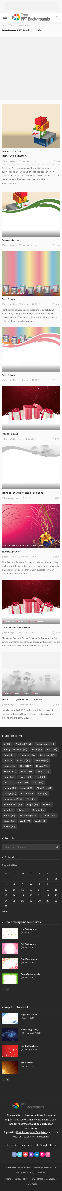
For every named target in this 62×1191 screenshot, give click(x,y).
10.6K (57, 556)
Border (9, 754)
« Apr (4, 911)
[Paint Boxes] (31, 273)
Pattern (20, 293)
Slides (23, 809)
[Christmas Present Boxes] (31, 602)
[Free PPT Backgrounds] (28, 1105)
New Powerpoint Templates (23, 922)
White (40, 621)
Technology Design (30, 1029)
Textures (27, 693)
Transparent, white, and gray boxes (22, 492)
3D (7, 743)
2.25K (57, 439)
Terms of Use (36, 1178)
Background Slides (15, 749)
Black (8, 693)
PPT (31, 798)
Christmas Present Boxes (16, 627)
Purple (32, 804)
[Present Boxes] (31, 408)
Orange (10, 793)
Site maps (32, 1183)
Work (25, 820)
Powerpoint (13, 798)
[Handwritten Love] (10, 1051)
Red (41, 545)
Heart (9, 776)
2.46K (57, 245)
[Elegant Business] (10, 1018)
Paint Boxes (8, 299)
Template (48, 815)
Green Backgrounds (30, 974)
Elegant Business (29, 1014)
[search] (56, 17)
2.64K (57, 498)
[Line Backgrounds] (10, 933)
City (8, 760)
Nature (26, 787)
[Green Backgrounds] (10, 978)
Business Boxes (14, 156)
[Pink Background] (10, 948)
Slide (8, 809)
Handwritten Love (29, 1046)
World (40, 820)
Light (40, 776)
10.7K (57, 304)
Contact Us (51, 1178)
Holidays (31, 545)
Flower (42, 765)
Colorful (23, 760)
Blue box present (11, 551)
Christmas (10, 621)
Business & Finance (12, 152)
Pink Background (28, 944)
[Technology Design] (10, 1034)
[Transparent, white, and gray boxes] (31, 467)
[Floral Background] (10, 963)
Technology (28, 815)
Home (8, 1178)
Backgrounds (45, 743)
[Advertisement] (31, 6)
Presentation (13, 804)
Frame (26, 771)
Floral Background (29, 959)
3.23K (57, 380)
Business (27, 754)
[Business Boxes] (31, 126)
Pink (42, 793)
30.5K (57, 704)
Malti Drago (9, 498)
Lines (9, 782)
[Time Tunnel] (10, 1067)
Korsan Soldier (10, 161)
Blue (22, 545)
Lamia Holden (10, 556)
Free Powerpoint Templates (31, 1132)
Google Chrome (48, 1144)
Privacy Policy (20, 1178)
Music (38, 782)
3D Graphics (11, 545)
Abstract (23, 743)
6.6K (58, 161)
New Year (44, 787)
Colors (9, 293)
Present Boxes (10, 434)
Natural (10, 787)
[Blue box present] (31, 526)
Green (43, 771)
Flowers (10, 771)
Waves (9, 820)
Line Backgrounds (29, 929)
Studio (38, 809)
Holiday (25, 776)
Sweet (9, 815)
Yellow (9, 826)
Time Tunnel (27, 1062)
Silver (17, 693)
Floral (25, 765)
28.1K (57, 632)
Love (23, 782)
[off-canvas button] (5, 17)
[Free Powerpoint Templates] (31, 17)
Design (9, 765)
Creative (41, 760)
